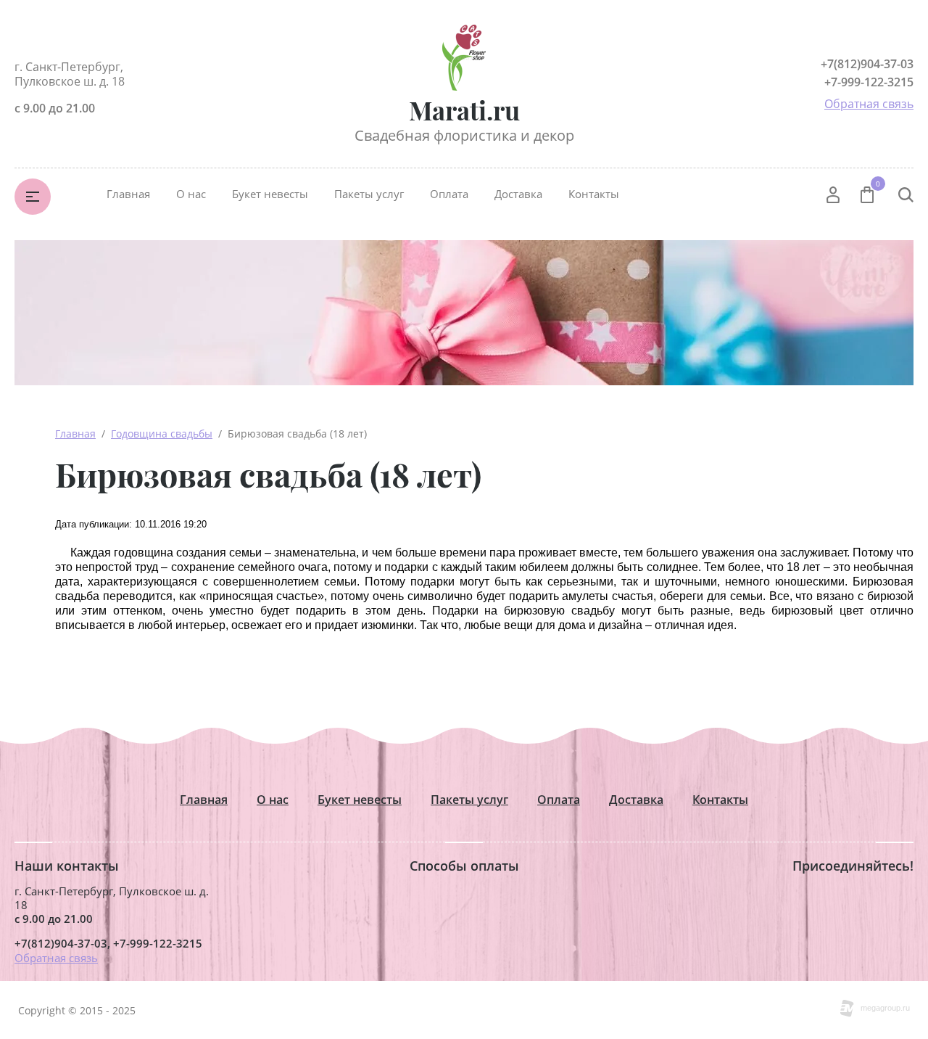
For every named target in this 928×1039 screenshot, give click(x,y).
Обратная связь (869, 104)
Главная (128, 193)
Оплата (449, 193)
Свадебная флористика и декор (464, 135)
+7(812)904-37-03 (867, 64)
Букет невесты (270, 193)
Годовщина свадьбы (161, 433)
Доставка (518, 193)
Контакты (593, 193)
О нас (191, 193)
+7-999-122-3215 (869, 82)
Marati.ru (464, 110)
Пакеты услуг (369, 193)
